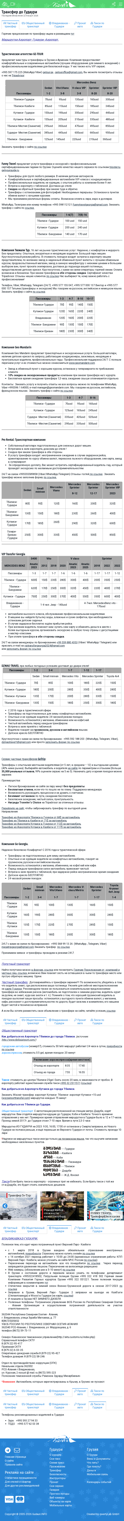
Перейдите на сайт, (13, 808)
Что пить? (93, 1462)
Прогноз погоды (59, 1493)
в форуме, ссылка (42, 969)
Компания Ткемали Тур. (16, 250)
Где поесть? (94, 1466)
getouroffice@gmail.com (68, 72)
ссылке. (29, 207)
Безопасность (58, 1474)
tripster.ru (114, 167)
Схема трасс (57, 1462)
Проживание (57, 1466)
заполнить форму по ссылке (24, 648)
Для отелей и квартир (18, 1481)
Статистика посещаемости (20, 1477)
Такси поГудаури (98, 25)
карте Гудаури (13, 988)
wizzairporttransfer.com (15, 1098)
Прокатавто (81, 25)
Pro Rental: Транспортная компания (24, 440)
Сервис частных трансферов (23, 759)
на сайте (73, 768)
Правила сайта (13, 1464)
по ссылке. (50, 477)
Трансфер (55, 1470)
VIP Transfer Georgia (13, 554)
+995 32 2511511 (70, 1083)
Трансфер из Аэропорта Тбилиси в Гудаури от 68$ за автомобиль (41, 817)
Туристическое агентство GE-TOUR (22, 54)
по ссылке (40, 146)
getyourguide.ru (10, 170)
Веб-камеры (57, 1497)
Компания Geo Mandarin (16, 347)
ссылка (111, 1010)
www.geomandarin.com (82, 362)
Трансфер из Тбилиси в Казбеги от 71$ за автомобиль (34, 820)
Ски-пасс (55, 1458)
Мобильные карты (61, 1505)
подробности (33, 1253)
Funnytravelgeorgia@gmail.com (90, 204)
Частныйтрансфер (11, 25)
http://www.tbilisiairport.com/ (18, 1039)
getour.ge (48, 72)
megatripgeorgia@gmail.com (18, 947)
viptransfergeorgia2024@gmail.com (44, 645)
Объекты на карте (60, 1501)
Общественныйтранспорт (34, 25)
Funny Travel (9, 164)
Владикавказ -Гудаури (61, 25)
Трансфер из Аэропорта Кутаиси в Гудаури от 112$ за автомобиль (41, 823)
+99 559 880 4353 (67, 642)
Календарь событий (99, 1482)
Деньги (91, 1470)
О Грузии (92, 1454)
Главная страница (15, 1456)
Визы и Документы (98, 1458)
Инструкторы (58, 1478)
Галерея (54, 1489)
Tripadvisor (18, 75)
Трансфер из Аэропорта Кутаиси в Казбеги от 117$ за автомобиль (41, 827)
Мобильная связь (97, 1474)
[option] (62, 1205)
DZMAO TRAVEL (10, 666)
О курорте (55, 1454)
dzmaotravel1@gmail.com (16, 742)
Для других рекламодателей (22, 1485)
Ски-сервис (57, 1485)
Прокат (54, 1482)
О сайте (9, 1460)
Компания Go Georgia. (15, 844)
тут (72, 33)
